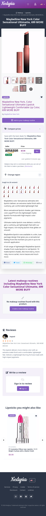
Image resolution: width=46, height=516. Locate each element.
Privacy (15, 487)
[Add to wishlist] (41, 97)
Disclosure (28, 166)
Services (7, 487)
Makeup (20, 13)
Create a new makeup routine (23, 309)
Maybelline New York (11, 114)
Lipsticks (28, 13)
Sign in (24, 388)
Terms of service (33, 487)
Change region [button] (14, 175)
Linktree (31, 490)
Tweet (18, 263)
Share (8, 263)
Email (40, 263)
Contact (22, 490)
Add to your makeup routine (24, 120)
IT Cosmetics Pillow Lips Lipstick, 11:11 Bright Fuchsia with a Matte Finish (23, 450)
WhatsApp (29, 263)
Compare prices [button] (14, 129)
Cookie (22, 487)
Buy (37, 151)
